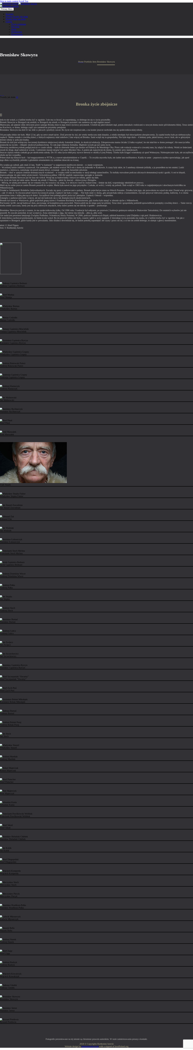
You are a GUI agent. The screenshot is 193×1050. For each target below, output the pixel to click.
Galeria (9, 21)
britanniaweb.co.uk (90, 1046)
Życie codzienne (18, 24)
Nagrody (10, 14)
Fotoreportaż (17, 34)
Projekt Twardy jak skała (17, 16)
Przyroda (15, 27)
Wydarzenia (16, 32)
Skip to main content (9, 1)
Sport (13, 29)
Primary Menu (7, 9)
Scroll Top (23, 1)
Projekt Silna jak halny (16, 19)
